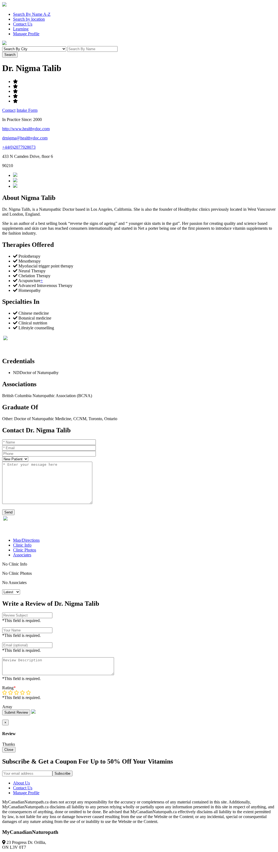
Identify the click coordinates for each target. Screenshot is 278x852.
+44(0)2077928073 (19, 147)
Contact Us (22, 24)
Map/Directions (26, 540)
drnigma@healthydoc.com (25, 138)
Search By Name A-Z (31, 14)
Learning (21, 29)
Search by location (29, 19)
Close (8, 750)
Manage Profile (26, 33)
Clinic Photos (24, 550)
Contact (8, 110)
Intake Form (27, 110)
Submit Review (16, 712)
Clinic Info (22, 545)
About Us (21, 783)
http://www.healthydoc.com (26, 128)
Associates (22, 555)
